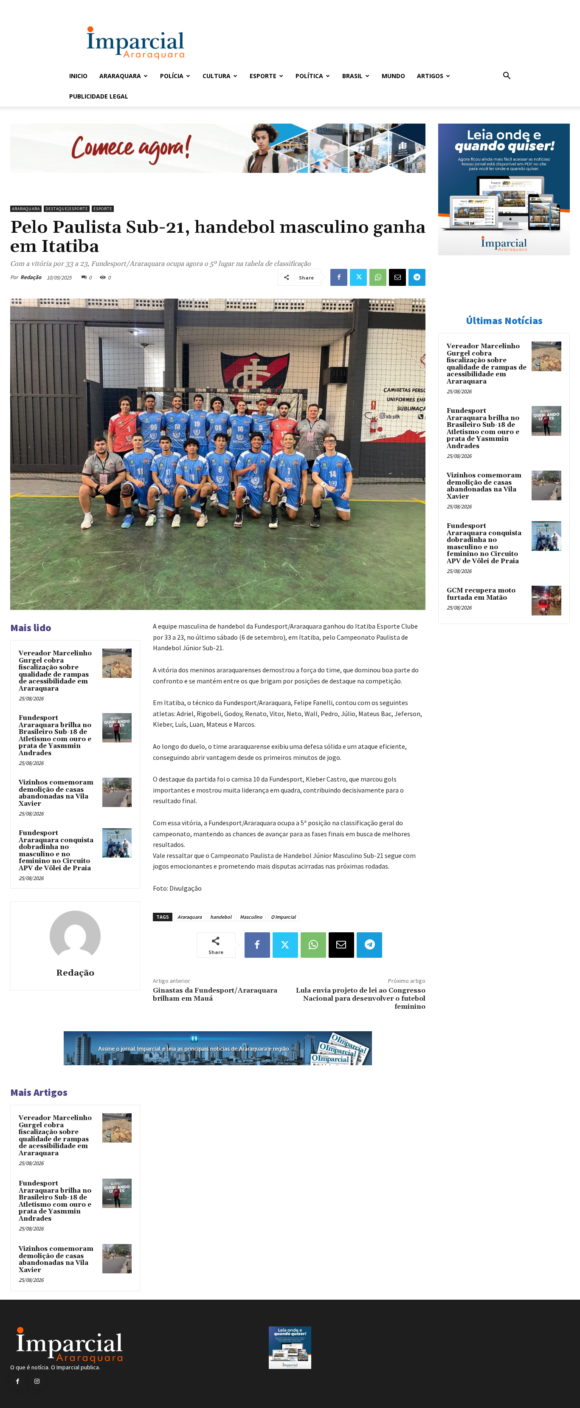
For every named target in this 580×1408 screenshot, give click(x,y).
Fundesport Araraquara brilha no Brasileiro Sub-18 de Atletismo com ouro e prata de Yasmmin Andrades (55, 735)
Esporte (263, 76)
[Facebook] (338, 277)
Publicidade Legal (98, 96)
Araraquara (120, 76)
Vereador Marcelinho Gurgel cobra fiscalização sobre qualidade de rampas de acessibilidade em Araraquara (55, 671)
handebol (220, 917)
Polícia (171, 76)
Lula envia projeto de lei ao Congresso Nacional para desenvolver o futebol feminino (360, 998)
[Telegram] (416, 277)
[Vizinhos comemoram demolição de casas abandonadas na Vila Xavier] (117, 792)
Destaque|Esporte (66, 209)
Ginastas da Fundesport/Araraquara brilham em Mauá (215, 994)
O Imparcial (283, 917)
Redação (30, 277)
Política (309, 76)
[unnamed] (217, 179)
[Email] (397, 277)
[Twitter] (358, 277)
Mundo (393, 76)
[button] (506, 77)
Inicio (78, 76)
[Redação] (75, 936)
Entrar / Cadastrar (83, 6)
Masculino (251, 917)
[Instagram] (36, 1381)
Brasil (352, 76)
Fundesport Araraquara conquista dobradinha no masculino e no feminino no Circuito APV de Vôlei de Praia (56, 850)
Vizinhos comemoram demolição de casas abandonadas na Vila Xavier (56, 793)
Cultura (217, 76)
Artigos (430, 76)
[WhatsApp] (377, 277)
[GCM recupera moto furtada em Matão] (546, 600)
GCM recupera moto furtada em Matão (481, 594)
